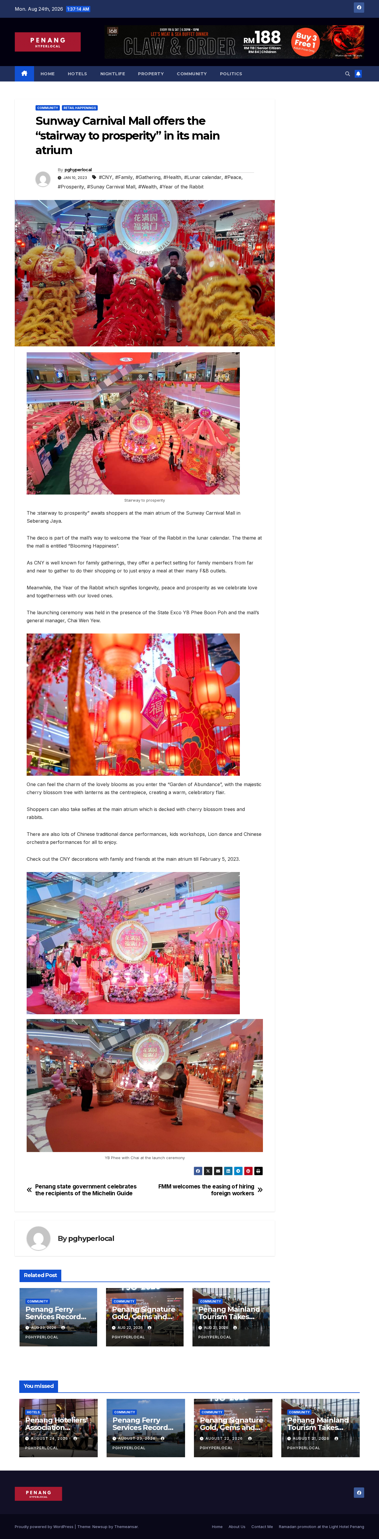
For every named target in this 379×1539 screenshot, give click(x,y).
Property (151, 73)
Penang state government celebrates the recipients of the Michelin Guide (86, 1190)
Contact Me (262, 1526)
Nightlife (112, 73)
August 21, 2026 (311, 1438)
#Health (172, 177)
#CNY (105, 177)
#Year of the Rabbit (181, 187)
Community (192, 73)
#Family (124, 177)
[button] (347, 74)
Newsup (99, 1526)
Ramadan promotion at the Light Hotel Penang (321, 1526)
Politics (231, 73)
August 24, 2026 (50, 1438)
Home (48, 73)
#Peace (232, 177)
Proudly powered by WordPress (45, 1526)
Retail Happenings (80, 108)
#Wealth (147, 187)
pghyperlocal (78, 169)
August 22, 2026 (224, 1438)
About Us (237, 1526)
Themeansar (126, 1526)
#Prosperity (71, 187)
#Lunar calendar (202, 177)
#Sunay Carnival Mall (111, 187)
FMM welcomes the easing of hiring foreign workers (206, 1190)
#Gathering (148, 177)
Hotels (77, 73)
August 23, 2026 (137, 1438)
